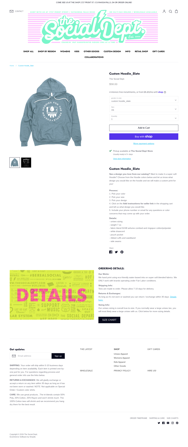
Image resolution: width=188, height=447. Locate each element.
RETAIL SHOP (141, 51)
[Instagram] (171, 423)
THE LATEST (86, 349)
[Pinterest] (176, 423)
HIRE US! (151, 370)
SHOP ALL (28, 51)
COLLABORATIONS (94, 57)
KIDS (76, 51)
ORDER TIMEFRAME (138, 418)
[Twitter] (158, 423)
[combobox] (143, 99)
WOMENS (65, 51)
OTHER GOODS (91, 51)
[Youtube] (167, 423)
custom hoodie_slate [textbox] (121, 101)
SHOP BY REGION (47, 51)
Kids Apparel (119, 362)
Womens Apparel (122, 358)
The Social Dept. (117, 79)
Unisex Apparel (121, 354)
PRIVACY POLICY (122, 370)
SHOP (117, 349)
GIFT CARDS (158, 51)
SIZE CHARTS (172, 418)
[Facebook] (162, 423)
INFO (127, 51)
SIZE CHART (109, 320)
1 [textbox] (112, 119)
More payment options (143, 143)
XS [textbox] (112, 110)
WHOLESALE (86, 370)
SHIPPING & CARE (157, 418)
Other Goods (120, 366)
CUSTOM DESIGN (112, 51)
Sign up (58, 356)
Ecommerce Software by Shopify (23, 437)
